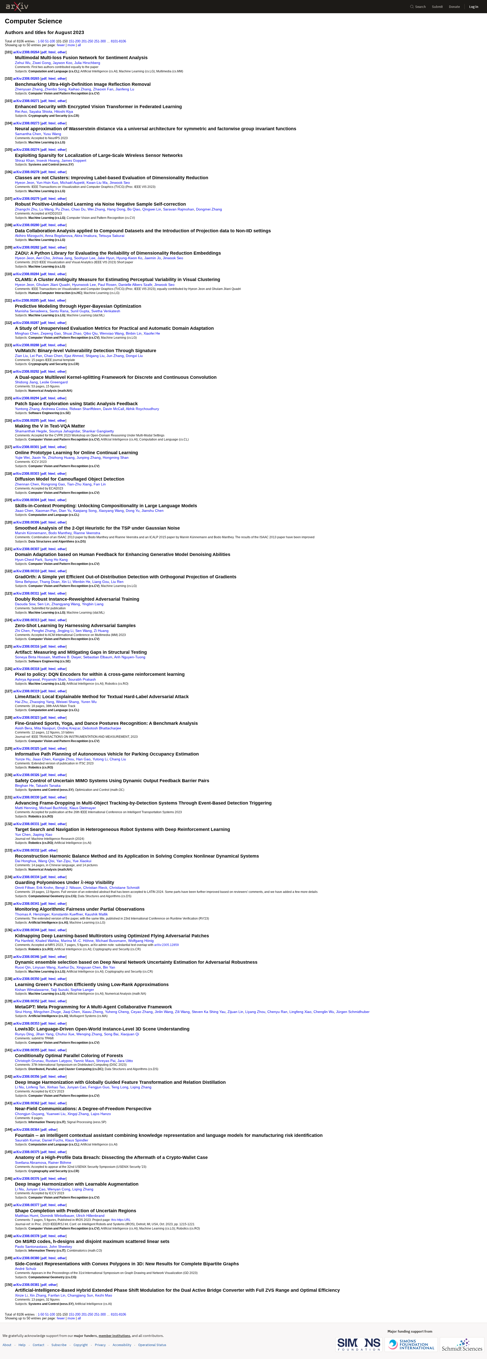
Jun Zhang (115, 356)
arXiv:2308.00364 (26, 1130)
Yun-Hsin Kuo (47, 183)
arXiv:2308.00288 (26, 345)
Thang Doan (50, 582)
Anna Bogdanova (59, 236)
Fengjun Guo (98, 1087)
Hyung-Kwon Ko (129, 258)
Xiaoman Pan (46, 511)
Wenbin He (81, 582)
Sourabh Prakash (82, 679)
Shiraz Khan (24, 160)
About (7, 1345)
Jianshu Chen (153, 511)
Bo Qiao (133, 209)
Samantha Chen (28, 134)
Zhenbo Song (55, 89)
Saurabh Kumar (27, 1140)
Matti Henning (26, 808)
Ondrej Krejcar (68, 728)
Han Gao (83, 759)
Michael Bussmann (111, 941)
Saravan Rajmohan (178, 209)
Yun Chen (23, 834)
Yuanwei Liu (55, 1114)
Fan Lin (100, 484)
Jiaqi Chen (71, 1012)
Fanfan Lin (56, 1295)
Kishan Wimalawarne (32, 990)
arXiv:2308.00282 (26, 247)
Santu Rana (58, 311)
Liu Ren (117, 582)
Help (22, 1345)
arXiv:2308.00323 (26, 717)
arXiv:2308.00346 (26, 957)
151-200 (74, 41)
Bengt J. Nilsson (68, 888)
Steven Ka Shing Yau (208, 1012)
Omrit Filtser (24, 888)
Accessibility (122, 1345)
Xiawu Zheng (92, 1012)
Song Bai (111, 1034)
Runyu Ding (24, 1034)
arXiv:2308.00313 (26, 620)
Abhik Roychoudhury (142, 409)
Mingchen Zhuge (47, 1012)
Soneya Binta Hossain (32, 657)
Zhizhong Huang (61, 457)
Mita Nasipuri (44, 728)
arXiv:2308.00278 (26, 172)
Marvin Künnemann (30, 533)
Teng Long (119, 1087)
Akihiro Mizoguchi (29, 236)
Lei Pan (36, 356)
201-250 (87, 41)
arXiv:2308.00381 (26, 1285)
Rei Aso (21, 111)
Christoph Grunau (29, 1061)
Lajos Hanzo (101, 1114)
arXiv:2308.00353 (26, 1023)
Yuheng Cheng (117, 1012)
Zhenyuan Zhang (29, 89)
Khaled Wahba (47, 941)
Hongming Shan (116, 457)
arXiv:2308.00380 (26, 1258)
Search (420, 7)
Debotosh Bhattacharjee (101, 728)
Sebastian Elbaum (97, 657)
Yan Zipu (63, 861)
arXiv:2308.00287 (26, 323)
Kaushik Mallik (96, 914)
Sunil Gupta (80, 311)
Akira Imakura (85, 236)
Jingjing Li (65, 631)
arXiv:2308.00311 (26, 593)
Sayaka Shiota (40, 111)
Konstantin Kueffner (67, 914)
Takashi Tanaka (48, 785)
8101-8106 (118, 41)
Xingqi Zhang (78, 1114)
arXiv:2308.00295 (26, 420)
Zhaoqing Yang (42, 702)
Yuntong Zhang (27, 409)
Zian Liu (21, 356)
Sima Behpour (26, 582)
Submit (437, 7)
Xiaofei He (152, 333)
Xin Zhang (38, 1295)
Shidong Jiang (26, 382)
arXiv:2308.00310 (26, 571)
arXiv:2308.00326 (26, 775)
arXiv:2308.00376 (26, 1179)
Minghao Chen (27, 333)
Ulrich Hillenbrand (90, 1216)
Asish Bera (23, 728)
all (79, 45)
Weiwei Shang (67, 702)
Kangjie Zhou (63, 759)
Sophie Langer (82, 990)
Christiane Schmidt (124, 888)
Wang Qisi (46, 861)
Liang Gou (100, 582)
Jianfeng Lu (124, 89)
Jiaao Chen (24, 511)
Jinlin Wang (164, 1012)
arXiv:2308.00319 (26, 691)
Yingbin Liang (92, 604)
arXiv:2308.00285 (26, 300)
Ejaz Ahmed (73, 356)
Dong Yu (133, 511)
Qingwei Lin (151, 209)
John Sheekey (60, 1247)
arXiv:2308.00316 (26, 646)
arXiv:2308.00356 (26, 1076)
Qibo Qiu (90, 333)
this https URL (121, 1219)
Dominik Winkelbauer (57, 1216)
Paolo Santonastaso (31, 1247)
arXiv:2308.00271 (26, 101)
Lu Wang (46, 209)
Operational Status (152, 1344)
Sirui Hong (23, 1012)
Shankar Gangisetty (98, 431)
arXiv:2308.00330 (26, 797)
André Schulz (25, 1269)
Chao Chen (53, 356)
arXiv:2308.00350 (26, 979)
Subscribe (58, 1345)
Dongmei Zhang (209, 209)
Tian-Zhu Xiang (79, 484)
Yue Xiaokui (82, 861)
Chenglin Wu (324, 1012)
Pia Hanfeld (24, 941)
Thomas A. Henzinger (32, 914)
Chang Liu (118, 759)
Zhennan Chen (27, 484)
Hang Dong (116, 209)
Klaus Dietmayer (82, 808)
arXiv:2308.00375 (26, 1152)
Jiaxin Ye (39, 457)
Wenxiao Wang (112, 333)
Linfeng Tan (35, 1087)
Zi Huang (101, 631)
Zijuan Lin (235, 1012)
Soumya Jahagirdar (64, 431)
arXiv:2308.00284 (26, 274)
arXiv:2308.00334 (26, 877)
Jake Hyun (105, 258)
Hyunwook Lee (84, 285)
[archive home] (17, 7)
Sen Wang (83, 631)
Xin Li (66, 582)
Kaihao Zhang (79, 89)
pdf (43, 52)
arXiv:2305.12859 (166, 944)
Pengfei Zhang (43, 631)
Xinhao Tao (56, 1087)
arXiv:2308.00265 (26, 78)
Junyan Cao (76, 1087)
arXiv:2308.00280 (26, 225)
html (52, 52)
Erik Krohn (45, 888)
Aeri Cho (43, 258)
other (62, 52)
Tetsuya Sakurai (111, 236)
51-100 (50, 41)
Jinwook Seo (120, 183)
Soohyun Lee (84, 258)
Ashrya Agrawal (27, 679)
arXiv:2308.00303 (26, 474)
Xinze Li (21, 1295)
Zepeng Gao (51, 333)
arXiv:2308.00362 (26, 1103)
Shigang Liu (95, 356)
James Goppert (73, 160)
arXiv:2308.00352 (26, 1001)
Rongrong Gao (53, 484)
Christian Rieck (95, 888)
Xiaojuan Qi (129, 1034)
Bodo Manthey (60, 533)
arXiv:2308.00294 (26, 398)
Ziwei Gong (41, 63)
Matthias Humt (26, 1216)
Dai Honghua (25, 861)
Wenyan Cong (58, 1189)
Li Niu (19, 1087)
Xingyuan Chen (88, 967)
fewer (61, 45)
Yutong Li (100, 759)
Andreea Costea (54, 409)
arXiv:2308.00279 (26, 199)
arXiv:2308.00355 (26, 1050)
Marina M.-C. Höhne (77, 941)
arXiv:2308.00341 (26, 904)
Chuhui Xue (65, 1034)
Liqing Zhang (140, 1087)
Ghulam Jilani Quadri (53, 285)
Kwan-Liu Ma (97, 183)
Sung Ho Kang (56, 560)
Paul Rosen (107, 285)
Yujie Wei (22, 457)
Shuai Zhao (72, 333)
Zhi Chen (22, 631)
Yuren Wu (89, 702)
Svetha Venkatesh (105, 311)
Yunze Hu (22, 759)
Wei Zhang (96, 209)
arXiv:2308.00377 (26, 1205)
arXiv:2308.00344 (26, 930)
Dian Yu (65, 511)
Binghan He (24, 785)
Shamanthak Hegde (31, 431)
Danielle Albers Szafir (135, 285)
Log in (473, 7)
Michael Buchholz (53, 808)
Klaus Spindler (76, 1140)
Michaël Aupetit (72, 183)
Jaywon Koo (62, 63)
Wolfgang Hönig (141, 941)
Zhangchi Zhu (26, 209)
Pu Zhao (62, 209)
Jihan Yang (45, 1034)
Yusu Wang (52, 134)
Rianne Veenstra (87, 533)
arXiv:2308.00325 (26, 748)
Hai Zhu (21, 702)
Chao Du (78, 209)
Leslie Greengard (54, 382)
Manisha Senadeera (31, 311)
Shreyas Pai (105, 1061)
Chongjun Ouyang (29, 1114)
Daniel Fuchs (52, 1140)
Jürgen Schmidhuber (353, 1012)
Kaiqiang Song (85, 511)
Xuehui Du (66, 967)
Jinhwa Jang (62, 258)
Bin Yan (109, 967)
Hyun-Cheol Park (28, 560)
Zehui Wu (22, 63)
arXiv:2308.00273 (26, 123)
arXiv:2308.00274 (26, 150)
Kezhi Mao (103, 1295)
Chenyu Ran (277, 1012)
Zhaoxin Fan (103, 89)
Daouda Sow (25, 604)
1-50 (41, 41)
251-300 (100, 41)
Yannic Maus (84, 1061)
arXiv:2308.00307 (26, 549)
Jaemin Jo (152, 258)
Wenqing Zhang (89, 1034)
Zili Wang (182, 1012)
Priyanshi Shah (54, 679)
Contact (38, 1345)
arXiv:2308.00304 (26, 500)
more (71, 45)
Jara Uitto (125, 1061)
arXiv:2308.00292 (26, 371)
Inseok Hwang (48, 160)
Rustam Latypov (59, 1061)
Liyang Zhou (255, 1012)
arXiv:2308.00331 (26, 824)
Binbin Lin (134, 333)
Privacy (100, 1345)
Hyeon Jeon (24, 183)
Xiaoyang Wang (111, 511)
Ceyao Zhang (142, 1012)
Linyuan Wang (44, 967)
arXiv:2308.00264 (26, 52)
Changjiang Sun (80, 1295)
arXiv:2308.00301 (26, 447)
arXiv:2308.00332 (26, 850)
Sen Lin (43, 604)
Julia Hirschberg (87, 63)
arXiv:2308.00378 (26, 1236)
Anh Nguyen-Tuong (129, 657)
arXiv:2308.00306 (26, 522)
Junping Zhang (89, 457)
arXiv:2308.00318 (26, 669)
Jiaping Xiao (42, 834)
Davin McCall (113, 409)
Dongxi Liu (134, 356)
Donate (454, 7)
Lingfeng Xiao (300, 1012)
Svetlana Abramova (30, 1162)
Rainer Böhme (59, 1162)
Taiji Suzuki (59, 990)
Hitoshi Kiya (63, 111)
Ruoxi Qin (23, 967)
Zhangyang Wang (65, 604)
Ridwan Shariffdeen (85, 409)
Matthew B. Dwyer (66, 657)
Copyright (81, 1345)
